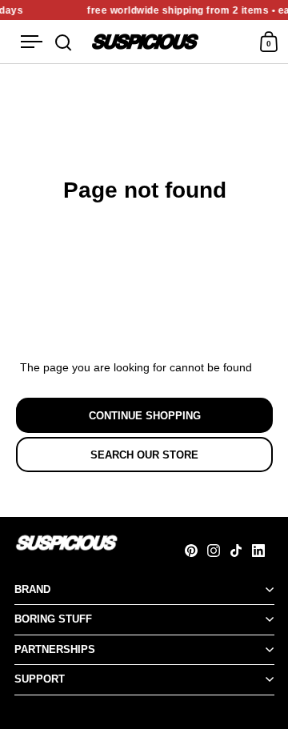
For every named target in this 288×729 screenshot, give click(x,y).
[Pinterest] (196, 550)
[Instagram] (218, 550)
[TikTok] (241, 550)
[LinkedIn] (263, 550)
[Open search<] (63, 42)
